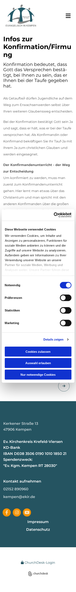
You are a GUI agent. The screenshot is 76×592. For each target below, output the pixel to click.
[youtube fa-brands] (27, 512)
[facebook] (7, 512)
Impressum (38, 522)
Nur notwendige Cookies (38, 374)
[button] (66, 16)
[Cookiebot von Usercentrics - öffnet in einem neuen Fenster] (54, 215)
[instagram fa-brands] (17, 512)
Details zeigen (53, 339)
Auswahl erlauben (38, 363)
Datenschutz (38, 529)
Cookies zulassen (38, 351)
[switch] (65, 297)
